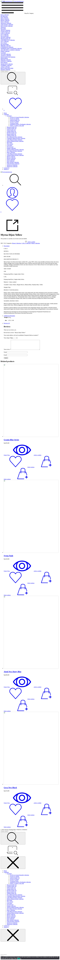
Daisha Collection (5, 51)
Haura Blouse (4, 62)
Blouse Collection (5, 20)
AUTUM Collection (6, 54)
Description (6, 246)
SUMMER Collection (6, 65)
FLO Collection (4, 34)
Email (5, 355)
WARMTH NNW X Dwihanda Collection (11, 48)
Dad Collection (4, 17)
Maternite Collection (6, 59)
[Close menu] (13, 862)
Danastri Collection (5, 69)
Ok (18, 958)
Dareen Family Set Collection (8, 57)
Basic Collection (5, 14)
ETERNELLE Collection (7, 47)
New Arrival (4, 43)
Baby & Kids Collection (7, 26)
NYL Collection (5, 41)
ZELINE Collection (5, 37)
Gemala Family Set (5, 31)
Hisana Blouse (4, 58)
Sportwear (3, 27)
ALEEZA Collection (6, 55)
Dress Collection (5, 21)
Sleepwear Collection (6, 23)
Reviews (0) (7, 323)
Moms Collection (5, 19)
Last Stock (3, 52)
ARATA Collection (5, 30)
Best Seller (3, 28)
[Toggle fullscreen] (4, 954)
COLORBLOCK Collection (8, 40)
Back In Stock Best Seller (7, 68)
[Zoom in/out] (6, 954)
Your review (7, 349)
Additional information (9, 315)
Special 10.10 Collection (7, 64)
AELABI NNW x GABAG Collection (10, 50)
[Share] (2, 954)
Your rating (7, 338)
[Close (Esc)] (1, 954)
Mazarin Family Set (5, 38)
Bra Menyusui (4, 16)
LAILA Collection (5, 33)
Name (5, 352)
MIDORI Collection (6, 45)
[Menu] (4, 1)
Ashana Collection (5, 66)
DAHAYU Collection (6, 61)
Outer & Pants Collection (7, 24)
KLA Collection (5, 35)
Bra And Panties (5, 44)
